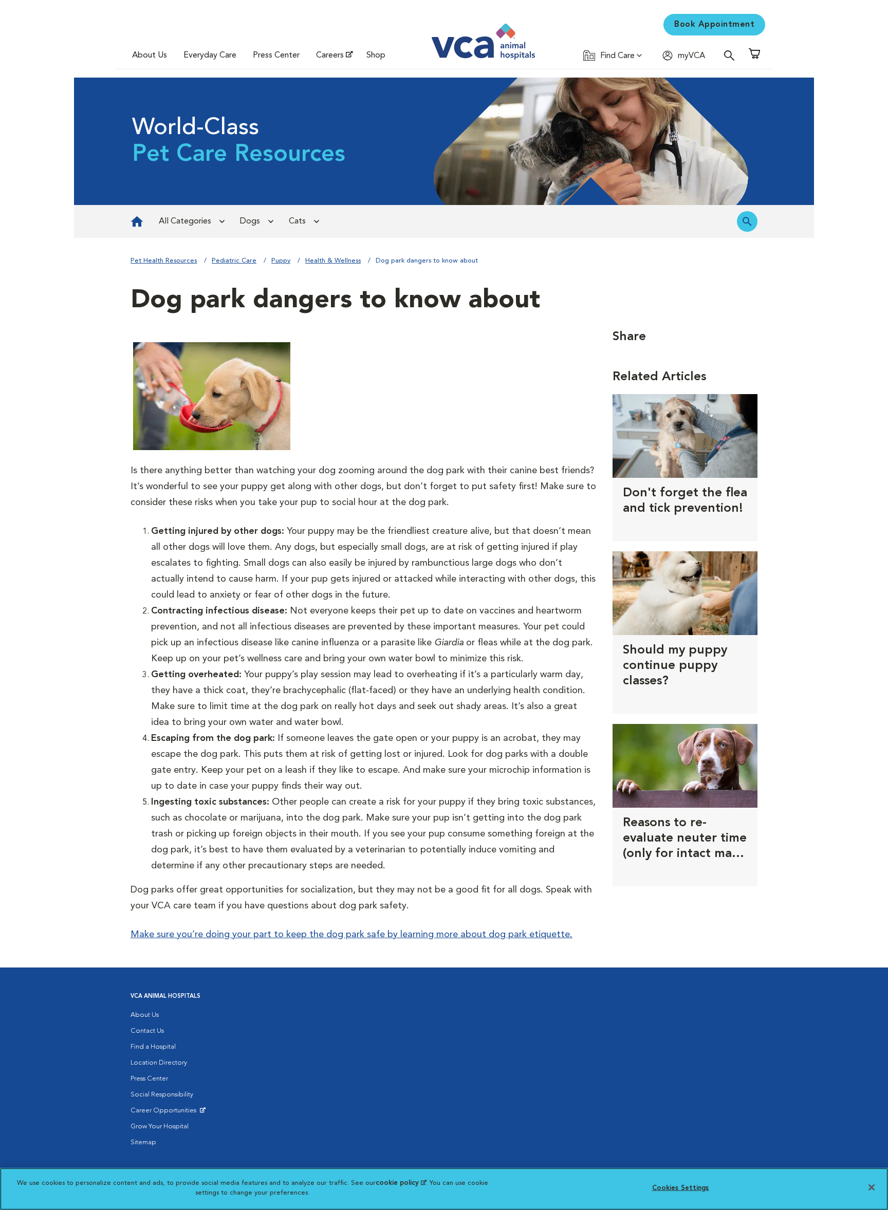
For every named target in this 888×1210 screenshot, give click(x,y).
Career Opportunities (165, 1113)
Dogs (250, 221)
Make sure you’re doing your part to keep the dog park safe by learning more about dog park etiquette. (351, 934)
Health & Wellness (333, 260)
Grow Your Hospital (160, 1126)
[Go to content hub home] (137, 221)
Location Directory (159, 1062)
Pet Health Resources (164, 260)
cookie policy (401, 1183)
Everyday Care (209, 55)
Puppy (280, 260)
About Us (149, 55)
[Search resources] (747, 221)
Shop (375, 55)
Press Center (276, 55)
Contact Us (147, 1031)
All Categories (185, 221)
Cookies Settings (680, 1188)
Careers (330, 55)
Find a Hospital (153, 1047)
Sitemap (143, 1142)
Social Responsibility (162, 1094)
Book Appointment (714, 25)
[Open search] (731, 55)
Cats (297, 221)
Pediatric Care (234, 260)
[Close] (871, 1187)
